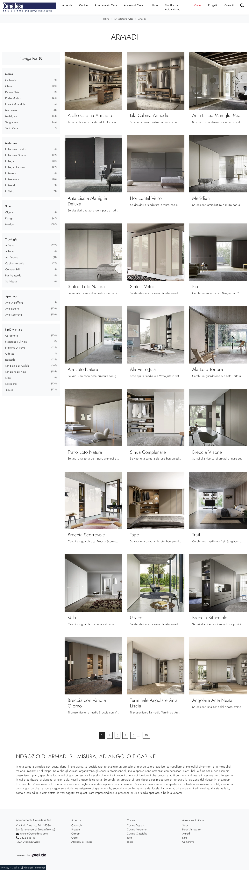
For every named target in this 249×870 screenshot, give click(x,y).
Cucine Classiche (137, 833)
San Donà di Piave (15, 372)
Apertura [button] (11, 296)
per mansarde (13, 275)
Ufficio (154, 5)
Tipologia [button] (11, 239)
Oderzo (9, 354)
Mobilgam (11, 116)
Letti (184, 838)
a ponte (9, 251)
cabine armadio (14, 263)
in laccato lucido (15, 149)
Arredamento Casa (106, 5)
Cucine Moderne (137, 829)
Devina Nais (12, 92)
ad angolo (11, 257)
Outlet (197, 5)
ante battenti (12, 309)
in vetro (9, 191)
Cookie (16, 867)
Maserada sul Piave (16, 342)
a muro (9, 245)
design (9, 218)
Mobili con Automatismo (173, 7)
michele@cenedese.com (34, 833)
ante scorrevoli (14, 315)
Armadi (142, 19)
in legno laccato (15, 167)
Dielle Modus (13, 98)
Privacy (5, 867)
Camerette (188, 842)
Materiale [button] (11, 143)
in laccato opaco (15, 155)
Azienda (67, 5)
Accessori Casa (133, 5)
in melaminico (13, 179)
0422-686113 (27, 838)
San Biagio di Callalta (17, 366)
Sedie (130, 842)
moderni (10, 224)
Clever (9, 86)
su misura (11, 281)
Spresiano (11, 384)
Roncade (10, 360)
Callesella (10, 80)
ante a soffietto (14, 303)
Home (106, 19)
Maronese (11, 110)
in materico (11, 173)
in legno (10, 161)
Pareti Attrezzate (191, 829)
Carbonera (11, 336)
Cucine (83, 5)
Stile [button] (8, 206)
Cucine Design (135, 825)
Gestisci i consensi (34, 867)
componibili (12, 269)
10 (146, 735)
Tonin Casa (11, 128)
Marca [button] (9, 74)
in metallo (11, 185)
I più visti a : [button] (13, 329)
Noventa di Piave (15, 348)
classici (9, 212)
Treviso (9, 390)
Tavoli (130, 838)
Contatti (229, 5)
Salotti (185, 825)
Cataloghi (76, 825)
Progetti (212, 5)
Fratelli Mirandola (15, 104)
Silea (8, 378)
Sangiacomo (12, 122)
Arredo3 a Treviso (81, 842)
